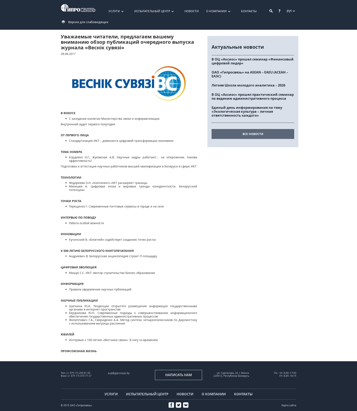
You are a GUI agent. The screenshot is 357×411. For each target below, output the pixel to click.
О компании (216, 11)
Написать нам (178, 375)
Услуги (114, 11)
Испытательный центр (152, 11)
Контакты (249, 11)
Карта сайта (289, 405)
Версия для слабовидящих (88, 22)
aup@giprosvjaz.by (119, 373)
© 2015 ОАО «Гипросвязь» (76, 405)
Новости (191, 11)
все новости (253, 134)
